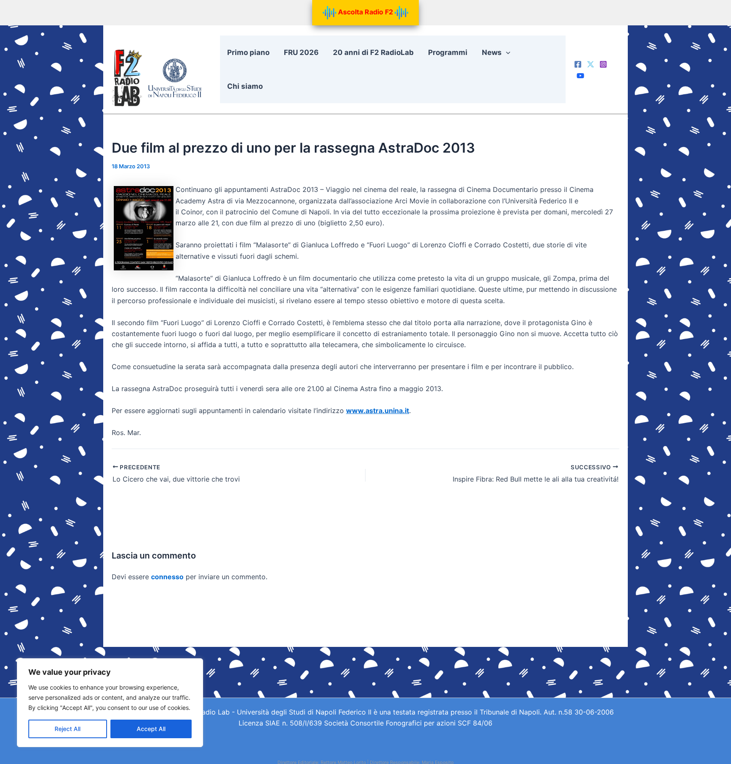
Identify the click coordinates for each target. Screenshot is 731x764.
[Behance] (580, 75)
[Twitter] (590, 64)
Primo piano (248, 52)
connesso (167, 576)
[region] (110, 702)
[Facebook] (578, 64)
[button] (506, 52)
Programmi (447, 52)
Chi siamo (245, 86)
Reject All (67, 728)
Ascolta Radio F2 (365, 12)
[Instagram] (603, 64)
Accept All (151, 728)
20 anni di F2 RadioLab (373, 52)
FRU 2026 (301, 52)
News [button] (492, 52)
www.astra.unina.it (377, 410)
